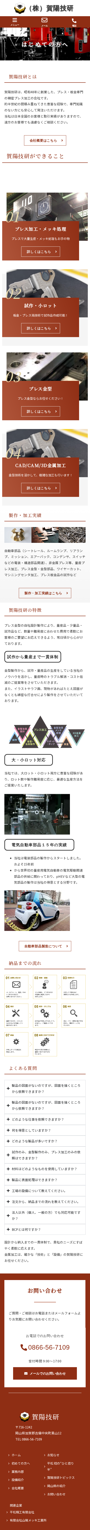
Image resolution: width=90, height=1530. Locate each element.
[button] (15, 20)
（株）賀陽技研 (50, 8)
